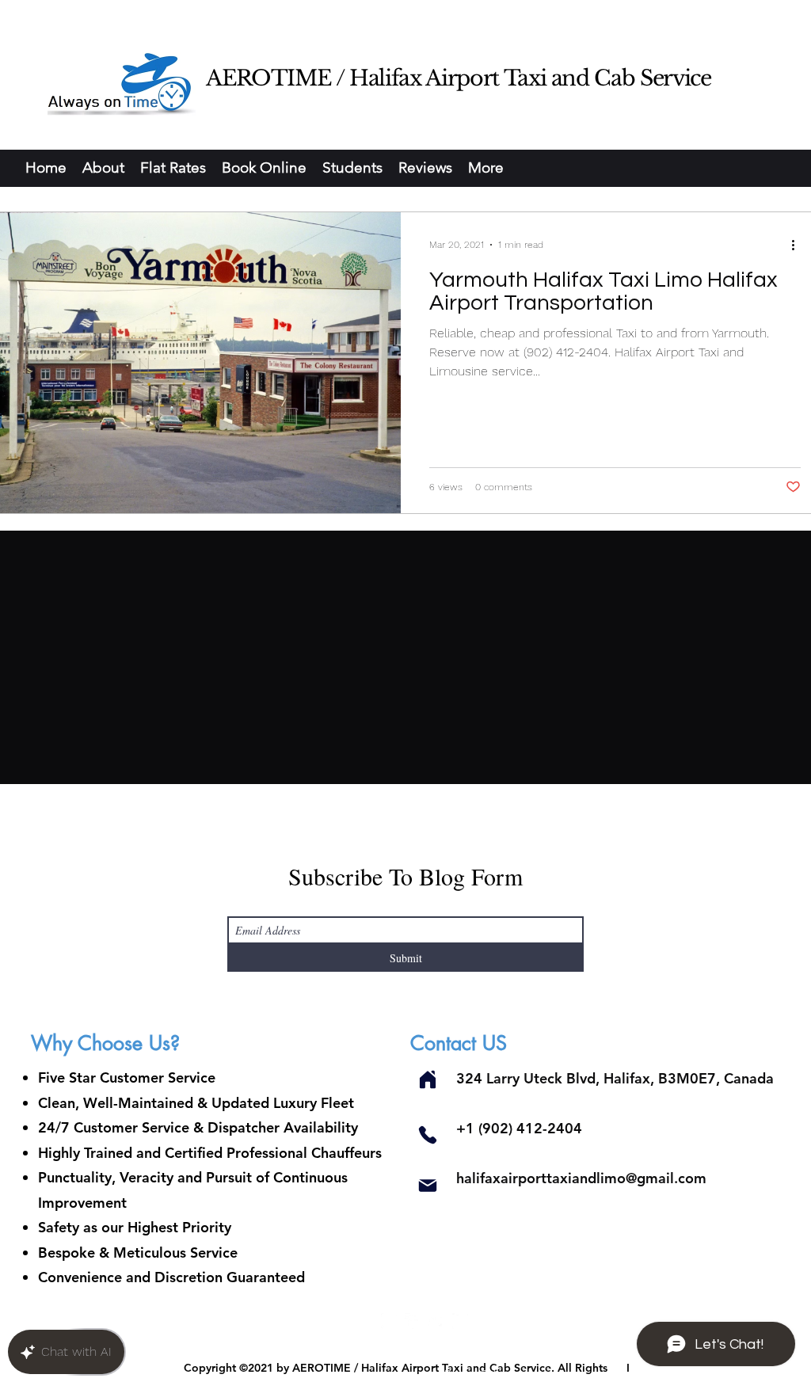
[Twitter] (436, 1321)
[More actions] (798, 244)
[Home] (427, 1079)
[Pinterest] (460, 1321)
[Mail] (427, 1185)
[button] (264, 168)
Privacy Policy (478, 1374)
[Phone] (427, 1134)
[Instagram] (389, 1321)
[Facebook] (413, 1321)
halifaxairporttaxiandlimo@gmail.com (581, 1178)
